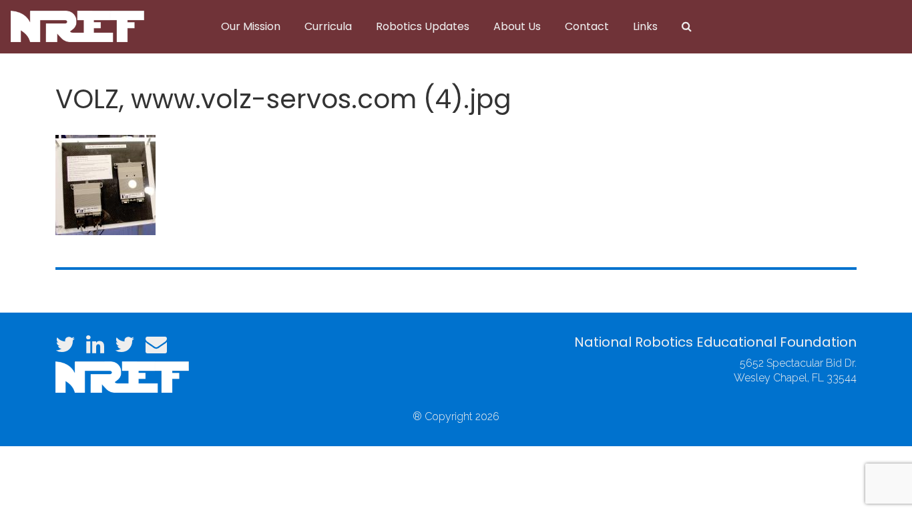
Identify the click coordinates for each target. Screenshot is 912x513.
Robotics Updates (422, 26)
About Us (517, 26)
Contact (587, 26)
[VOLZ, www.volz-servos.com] (105, 183)
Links (645, 26)
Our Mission (250, 26)
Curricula (328, 26)
